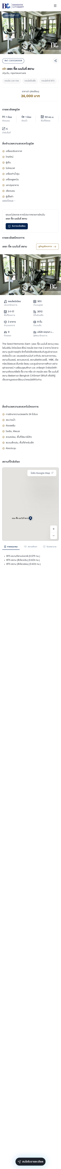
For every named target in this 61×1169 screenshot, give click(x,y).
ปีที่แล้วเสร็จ (38, 315)
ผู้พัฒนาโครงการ (40, 335)
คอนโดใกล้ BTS (47, 81)
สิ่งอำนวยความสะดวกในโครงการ (20, 407)
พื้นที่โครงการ (9, 315)
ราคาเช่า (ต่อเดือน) (30, 91)
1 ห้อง (9, 117)
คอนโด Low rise (12, 81)
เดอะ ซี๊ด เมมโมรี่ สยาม (14, 247)
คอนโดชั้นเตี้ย (30, 81)
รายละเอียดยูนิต (11, 110)
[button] (30, 518)
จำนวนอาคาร (9, 325)
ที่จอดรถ (7, 335)
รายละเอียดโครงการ (13, 238)
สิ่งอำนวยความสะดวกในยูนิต (18, 144)
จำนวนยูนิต (38, 305)
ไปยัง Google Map (40, 473)
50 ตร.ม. (49, 117)
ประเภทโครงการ (10, 305)
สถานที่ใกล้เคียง (11, 462)
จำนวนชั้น (37, 325)
